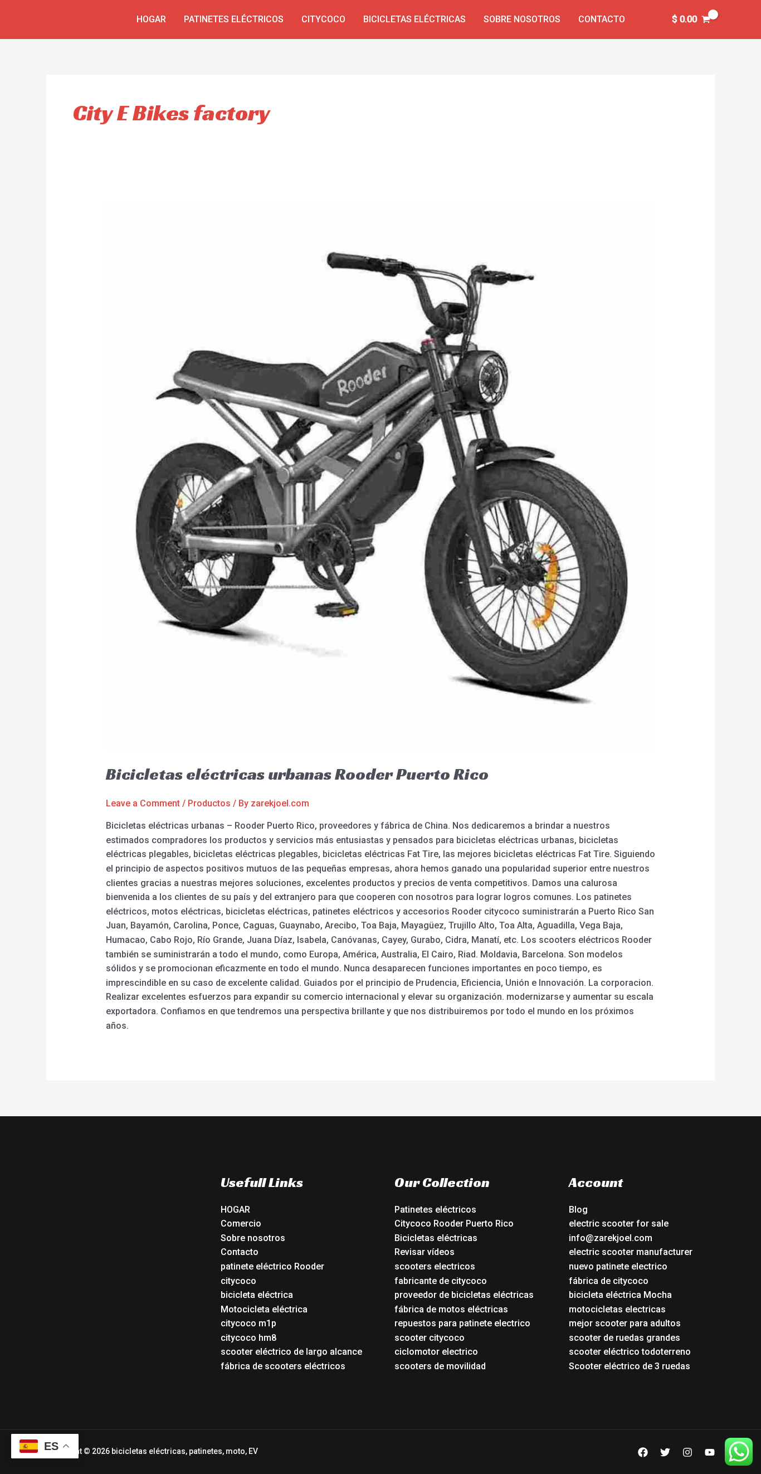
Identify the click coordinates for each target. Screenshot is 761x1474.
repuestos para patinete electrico (462, 1323)
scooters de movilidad (440, 1366)
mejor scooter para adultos (625, 1323)
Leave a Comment (143, 803)
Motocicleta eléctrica (264, 1309)
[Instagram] (687, 1452)
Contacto (601, 19)
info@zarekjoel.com (610, 1238)
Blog (578, 1209)
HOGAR (235, 1209)
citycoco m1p (248, 1323)
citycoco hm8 (248, 1337)
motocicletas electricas (617, 1309)
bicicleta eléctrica (257, 1295)
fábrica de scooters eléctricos (283, 1366)
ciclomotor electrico (436, 1351)
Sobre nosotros (522, 19)
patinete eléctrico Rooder (272, 1266)
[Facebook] (643, 1452)
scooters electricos (434, 1266)
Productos (209, 803)
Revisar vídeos (424, 1252)
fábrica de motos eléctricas (451, 1309)
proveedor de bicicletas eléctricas (464, 1295)
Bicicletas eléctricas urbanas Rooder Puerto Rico (297, 774)
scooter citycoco (429, 1337)
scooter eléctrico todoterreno (630, 1351)
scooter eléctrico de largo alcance (291, 1351)
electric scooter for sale (619, 1223)
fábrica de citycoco (608, 1281)
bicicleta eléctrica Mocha (620, 1295)
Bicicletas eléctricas (414, 19)
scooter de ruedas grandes (624, 1337)
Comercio (241, 1223)
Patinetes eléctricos (234, 19)
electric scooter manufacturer (630, 1252)
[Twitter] (665, 1452)
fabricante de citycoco (440, 1281)
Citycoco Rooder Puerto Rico (454, 1223)
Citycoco (323, 19)
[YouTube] (710, 1452)
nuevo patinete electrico (618, 1266)
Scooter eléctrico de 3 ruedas (629, 1366)
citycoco (238, 1281)
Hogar (151, 19)
